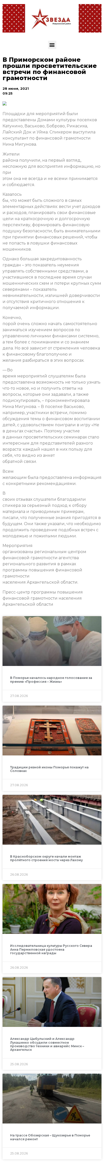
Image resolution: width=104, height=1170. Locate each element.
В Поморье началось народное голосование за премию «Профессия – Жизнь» (51, 679)
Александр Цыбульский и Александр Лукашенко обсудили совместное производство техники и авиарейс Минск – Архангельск (47, 1044)
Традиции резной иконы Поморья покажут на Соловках (49, 769)
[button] (52, 45)
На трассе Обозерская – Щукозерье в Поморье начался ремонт (50, 1137)
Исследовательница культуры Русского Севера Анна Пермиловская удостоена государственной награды (51, 949)
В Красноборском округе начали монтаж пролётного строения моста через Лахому (46, 858)
